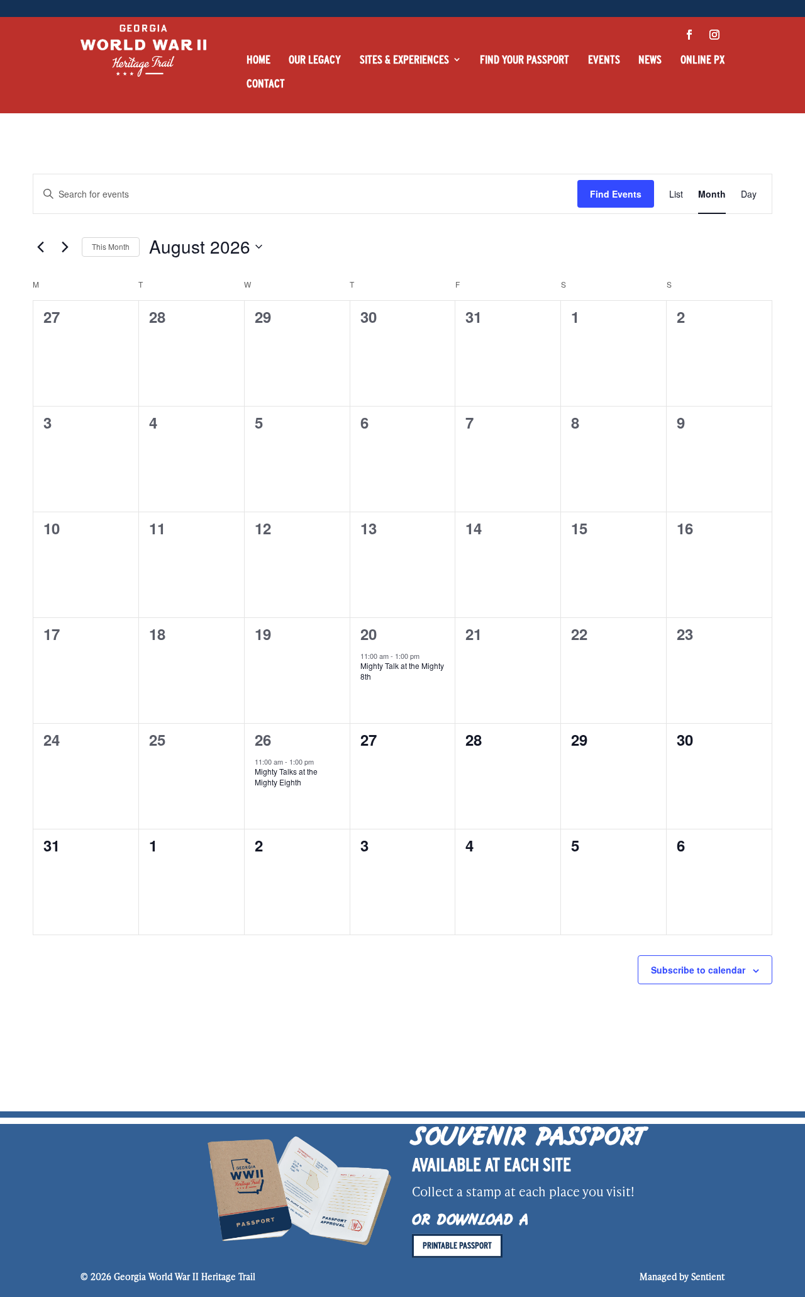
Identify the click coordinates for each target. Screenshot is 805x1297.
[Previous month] (40, 246)
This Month (111, 246)
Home (258, 59)
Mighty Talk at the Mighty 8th (402, 671)
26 (263, 739)
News (650, 59)
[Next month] (64, 246)
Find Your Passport (524, 59)
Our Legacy (315, 59)
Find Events (615, 194)
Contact (266, 83)
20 (368, 633)
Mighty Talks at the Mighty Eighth (286, 776)
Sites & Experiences (404, 59)
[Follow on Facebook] (689, 35)
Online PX (702, 59)
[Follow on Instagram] (714, 35)
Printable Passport (457, 1245)
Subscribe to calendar (698, 969)
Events (604, 59)
